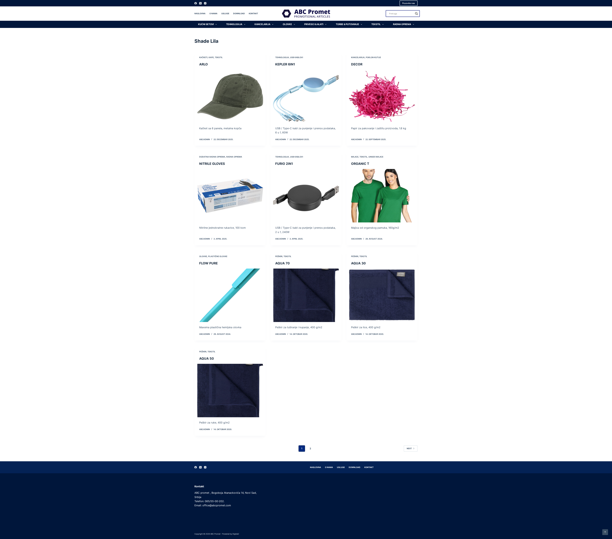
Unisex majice (375, 157)
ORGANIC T (360, 164)
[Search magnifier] (416, 13)
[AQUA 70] (306, 295)
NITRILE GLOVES (212, 164)
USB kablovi (296, 57)
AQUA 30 (358, 263)
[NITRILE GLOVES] (230, 195)
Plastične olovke (217, 256)
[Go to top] (605, 532)
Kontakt (253, 13)
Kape (211, 57)
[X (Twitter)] (200, 3)
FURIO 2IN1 (284, 164)
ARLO (203, 64)
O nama (213, 13)
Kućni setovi (206, 24)
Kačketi (203, 57)
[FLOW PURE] (230, 295)
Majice (354, 157)
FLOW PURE (208, 263)
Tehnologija (234, 24)
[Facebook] (195, 3)
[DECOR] (382, 96)
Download (239, 13)
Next (409, 448)
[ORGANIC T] (382, 195)
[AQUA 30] (382, 295)
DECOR (356, 64)
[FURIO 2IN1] (306, 195)
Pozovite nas (408, 3)
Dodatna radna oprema (212, 157)
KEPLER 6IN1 (285, 64)
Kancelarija (262, 24)
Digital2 (236, 534)
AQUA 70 (282, 263)
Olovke (287, 24)
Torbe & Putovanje (347, 24)
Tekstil (376, 24)
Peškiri (278, 256)
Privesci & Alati (313, 24)
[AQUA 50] (230, 390)
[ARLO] (230, 96)
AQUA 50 (206, 358)
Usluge (225, 13)
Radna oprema (402, 24)
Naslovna (199, 13)
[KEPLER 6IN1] (306, 96)
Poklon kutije (373, 57)
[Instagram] (205, 3)
